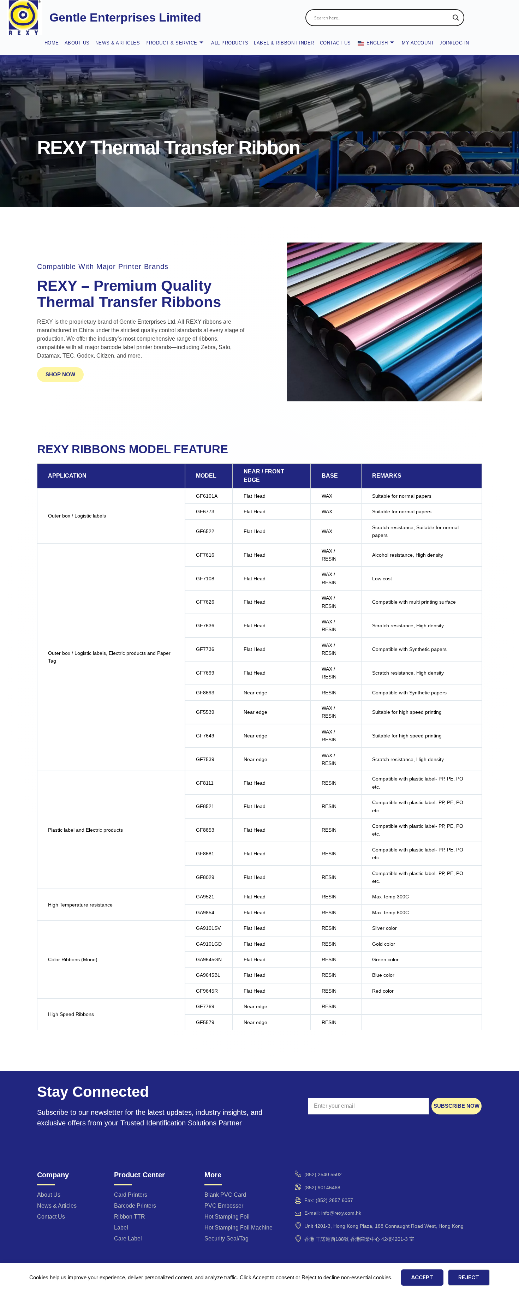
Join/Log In (454, 43)
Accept (422, 1277)
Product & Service (171, 43)
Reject (468, 1277)
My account (418, 43)
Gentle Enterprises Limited (125, 17)
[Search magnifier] (456, 18)
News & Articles (117, 43)
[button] (60, 374)
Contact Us (335, 43)
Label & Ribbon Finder (284, 43)
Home (51, 43)
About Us (77, 43)
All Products (229, 43)
